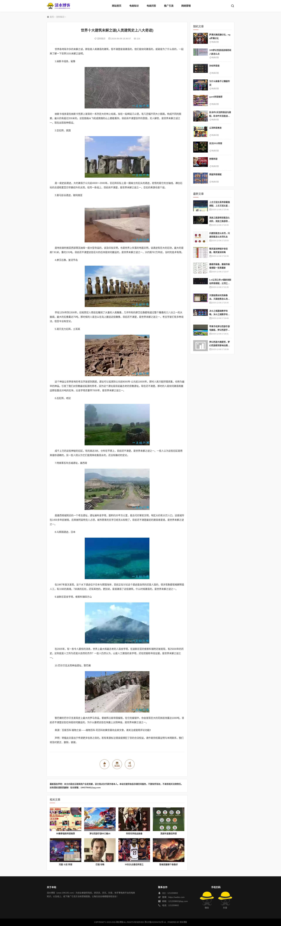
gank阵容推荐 (215, 97)
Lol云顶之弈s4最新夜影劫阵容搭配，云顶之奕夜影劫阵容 (220, 283)
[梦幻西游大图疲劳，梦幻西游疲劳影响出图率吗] (200, 345)
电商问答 (151, 6)
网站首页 (116, 6)
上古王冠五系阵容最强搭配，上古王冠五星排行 (219, 205)
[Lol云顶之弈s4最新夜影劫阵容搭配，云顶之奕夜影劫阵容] (200, 283)
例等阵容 (213, 159)
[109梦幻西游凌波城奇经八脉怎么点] (200, 53)
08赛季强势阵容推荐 (65, 833)
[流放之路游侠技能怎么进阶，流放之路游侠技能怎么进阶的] (200, 221)
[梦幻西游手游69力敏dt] (100, 819)
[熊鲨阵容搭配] (200, 178)
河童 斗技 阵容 (65, 864)
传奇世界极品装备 (134, 833)
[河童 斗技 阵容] (65, 850)
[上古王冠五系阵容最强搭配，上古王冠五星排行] (200, 205)
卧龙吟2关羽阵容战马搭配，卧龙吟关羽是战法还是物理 (220, 116)
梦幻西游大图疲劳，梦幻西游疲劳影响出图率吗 (219, 345)
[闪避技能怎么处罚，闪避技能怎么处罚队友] (200, 236)
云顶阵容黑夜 (215, 128)
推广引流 (168, 6)
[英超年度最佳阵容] (168, 819)
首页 (52, 17)
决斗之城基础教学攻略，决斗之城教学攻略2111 (220, 314)
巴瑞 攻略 (100, 864)
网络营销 (186, 6)
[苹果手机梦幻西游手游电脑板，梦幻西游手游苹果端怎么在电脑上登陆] (200, 330)
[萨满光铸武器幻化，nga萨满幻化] (200, 38)
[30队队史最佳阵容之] (134, 850)
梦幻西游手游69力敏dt (100, 833)
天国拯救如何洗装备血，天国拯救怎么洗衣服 (219, 299)
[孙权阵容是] (200, 69)
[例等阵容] (200, 162)
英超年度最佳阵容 (168, 833)
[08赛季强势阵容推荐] (65, 819)
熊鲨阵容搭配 (215, 174)
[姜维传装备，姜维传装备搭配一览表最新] (200, 267)
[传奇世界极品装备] (134, 819)
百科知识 (60, 17)
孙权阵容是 (214, 65)
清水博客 (58, 6)
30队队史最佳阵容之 (134, 864)
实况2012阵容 (215, 143)
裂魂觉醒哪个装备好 (168, 864)
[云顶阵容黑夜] (200, 131)
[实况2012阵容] (200, 147)
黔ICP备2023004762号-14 (155, 922)
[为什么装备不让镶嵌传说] (200, 84)
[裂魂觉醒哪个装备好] (168, 850)
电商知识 (134, 6)
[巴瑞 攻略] (100, 850)
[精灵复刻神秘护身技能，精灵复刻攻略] (200, 252)
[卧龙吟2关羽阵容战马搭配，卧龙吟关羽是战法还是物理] (200, 115)
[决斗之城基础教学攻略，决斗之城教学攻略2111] (200, 314)
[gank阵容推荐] (200, 100)
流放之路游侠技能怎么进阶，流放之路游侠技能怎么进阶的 (219, 221)
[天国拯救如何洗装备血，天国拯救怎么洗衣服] (200, 299)
